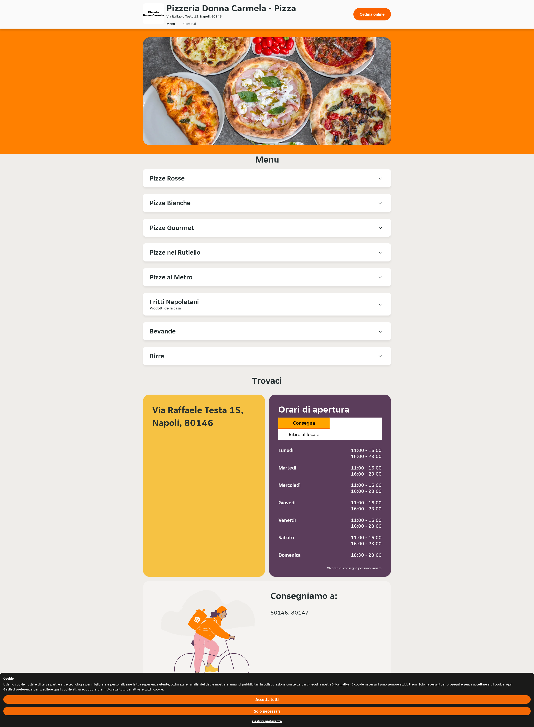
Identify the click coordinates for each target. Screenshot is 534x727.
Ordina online (372, 14)
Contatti (189, 23)
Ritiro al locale (304, 434)
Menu (170, 23)
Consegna (304, 423)
